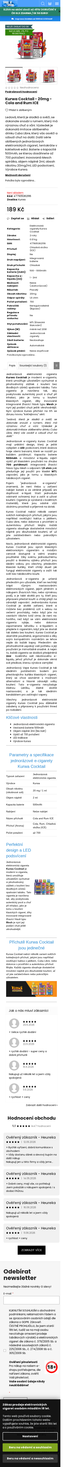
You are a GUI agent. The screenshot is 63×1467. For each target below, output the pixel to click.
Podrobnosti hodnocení (21, 91)
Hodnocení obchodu (32, 1118)
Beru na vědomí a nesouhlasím (30, 1458)
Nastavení (30, 1436)
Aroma (19, 825)
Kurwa (22, 199)
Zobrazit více (31, 1250)
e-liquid (26, 493)
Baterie (34, 149)
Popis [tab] (12, 365)
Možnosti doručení (17, 175)
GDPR (25, 1322)
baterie (52, 454)
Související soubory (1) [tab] (33, 365)
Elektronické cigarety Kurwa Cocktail (38, 228)
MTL (54, 471)
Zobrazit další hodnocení (41, 1105)
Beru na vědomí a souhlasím (30, 1447)
